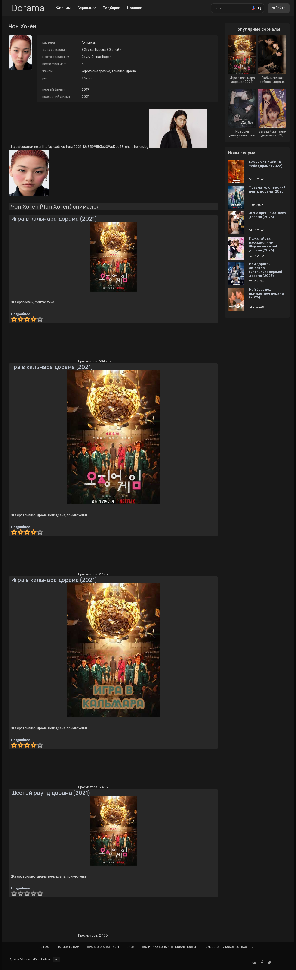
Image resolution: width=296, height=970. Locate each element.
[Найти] (259, 8)
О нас (44, 946)
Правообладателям (103, 946)
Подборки (111, 8)
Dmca (130, 946)
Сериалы (85, 8)
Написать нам (68, 946)
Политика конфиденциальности (169, 946)
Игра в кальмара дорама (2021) (54, 219)
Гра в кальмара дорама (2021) (52, 367)
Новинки (134, 8)
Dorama (28, 8)
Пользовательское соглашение (230, 946)
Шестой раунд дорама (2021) (50, 793)
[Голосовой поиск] (253, 8)
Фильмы (63, 8)
